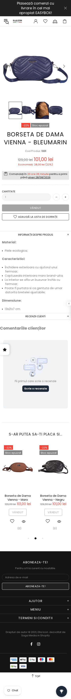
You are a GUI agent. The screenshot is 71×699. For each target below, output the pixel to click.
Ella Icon (17, 21)
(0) (19, 528)
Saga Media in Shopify (35, 635)
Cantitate (8, 191)
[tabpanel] (18, 489)
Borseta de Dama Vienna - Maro (18, 498)
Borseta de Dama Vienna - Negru (53, 498)
